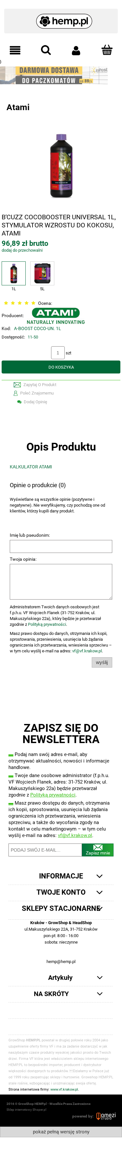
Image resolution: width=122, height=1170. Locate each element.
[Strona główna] (61, 18)
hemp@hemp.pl (61, 961)
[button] (15, 50)
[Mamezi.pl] (105, 1116)
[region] (61, 75)
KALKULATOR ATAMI (31, 466)
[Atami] (56, 315)
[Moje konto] (76, 50)
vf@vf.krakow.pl (87, 650)
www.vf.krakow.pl (64, 1089)
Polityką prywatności (47, 624)
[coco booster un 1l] (61, 165)
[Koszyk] (106, 50)
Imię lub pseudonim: (30, 535)
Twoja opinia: (23, 559)
